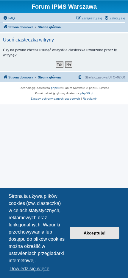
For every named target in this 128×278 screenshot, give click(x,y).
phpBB (55, 87)
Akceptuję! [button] (95, 233)
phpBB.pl (86, 93)
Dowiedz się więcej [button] (30, 268)
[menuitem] (9, 18)
